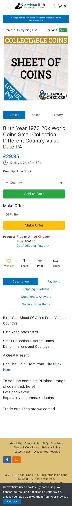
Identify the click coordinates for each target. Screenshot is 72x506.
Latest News (22, 451)
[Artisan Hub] (30, 6)
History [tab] (58, 115)
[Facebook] (7, 459)
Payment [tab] (53, 281)
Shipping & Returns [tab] (36, 289)
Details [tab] (14, 115)
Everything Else (27, 30)
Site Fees (57, 443)
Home (8, 30)
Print (40, 265)
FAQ (45, 443)
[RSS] (16, 459)
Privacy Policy (51, 447)
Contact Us (32, 443)
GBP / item (13, 214)
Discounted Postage (47, 451)
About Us (15, 443)
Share (24, 265)
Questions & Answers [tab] (36, 297)
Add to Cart (34, 194)
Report (56, 265)
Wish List (8, 265)
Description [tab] (20, 281)
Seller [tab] (36, 115)
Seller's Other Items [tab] (36, 304)
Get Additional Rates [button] (31, 245)
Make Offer (34, 225)
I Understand (12, 501)
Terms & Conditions (26, 447)
